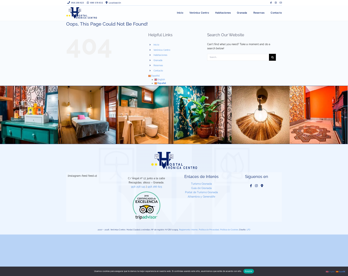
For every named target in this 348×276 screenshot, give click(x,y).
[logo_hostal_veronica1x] (81, 8)
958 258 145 (138, 186)
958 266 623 (155, 186)
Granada (158, 60)
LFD (248, 230)
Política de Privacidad (209, 230)
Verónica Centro (162, 50)
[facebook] (271, 3)
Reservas (158, 65)
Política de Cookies (229, 230)
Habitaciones (160, 55)
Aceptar (248, 271)
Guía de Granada (201, 188)
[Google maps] (262, 185)
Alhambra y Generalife (201, 196)
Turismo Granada (201, 183)
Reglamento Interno (188, 230)
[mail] (281, 3)
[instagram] (276, 3)
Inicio (156, 44)
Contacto (158, 70)
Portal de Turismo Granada (201, 192)
